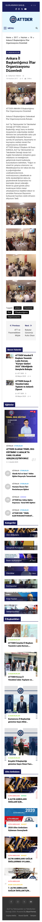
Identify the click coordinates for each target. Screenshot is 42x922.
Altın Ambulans (14, 796)
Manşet (24, 824)
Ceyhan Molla (11, 916)
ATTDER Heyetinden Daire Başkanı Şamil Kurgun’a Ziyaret (17, 5)
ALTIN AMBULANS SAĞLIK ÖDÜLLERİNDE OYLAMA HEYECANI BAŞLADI (20, 862)
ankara (18, 308)
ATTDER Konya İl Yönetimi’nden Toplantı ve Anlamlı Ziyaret (20, 680)
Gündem (23, 497)
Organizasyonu (14, 317)
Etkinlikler (18, 446)
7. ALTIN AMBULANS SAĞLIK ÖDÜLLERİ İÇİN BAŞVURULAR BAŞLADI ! (19, 891)
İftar (9, 312)
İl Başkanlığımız (21, 312)
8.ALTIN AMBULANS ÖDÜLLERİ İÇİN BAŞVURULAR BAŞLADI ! (19, 802)
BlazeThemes (31, 912)
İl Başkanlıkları (13, 52)
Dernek (23, 796)
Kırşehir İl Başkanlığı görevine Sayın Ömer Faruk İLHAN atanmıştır (20, 764)
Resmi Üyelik (23, 916)
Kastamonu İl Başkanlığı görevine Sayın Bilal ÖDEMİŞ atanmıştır (19, 722)
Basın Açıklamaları (15, 885)
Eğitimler (9, 446)
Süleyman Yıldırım (14, 76)
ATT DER (20, 373)
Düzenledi (28, 308)
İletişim (33, 916)
